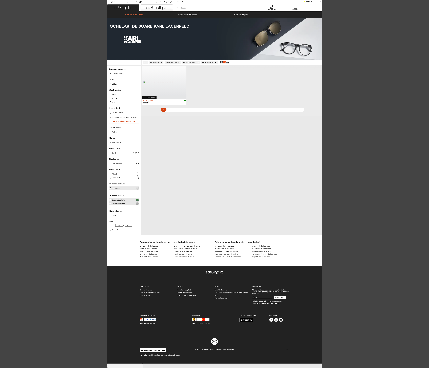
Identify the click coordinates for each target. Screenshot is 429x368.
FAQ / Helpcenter (220, 290)
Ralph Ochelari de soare (183, 254)
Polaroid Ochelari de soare (149, 257)
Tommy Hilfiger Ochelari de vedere (265, 254)
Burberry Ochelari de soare (184, 257)
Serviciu (180, 286)
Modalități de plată (184, 290)
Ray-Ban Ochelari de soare (149, 246)
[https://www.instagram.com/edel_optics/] (276, 320)
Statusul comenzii (221, 298)
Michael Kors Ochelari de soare (185, 249)
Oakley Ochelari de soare (149, 249)
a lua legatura (145, 295)
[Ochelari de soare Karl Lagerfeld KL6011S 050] (164, 81)
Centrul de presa (146, 290)
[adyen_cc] (141, 319)
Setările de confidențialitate (150, 292)
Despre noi (144, 286)
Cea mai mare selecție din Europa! (125, 2)
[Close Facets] (124, 62)
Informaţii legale (174, 355)
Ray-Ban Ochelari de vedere (224, 246)
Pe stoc (114, 132)
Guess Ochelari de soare (183, 251)
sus (287, 350)
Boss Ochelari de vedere (261, 251)
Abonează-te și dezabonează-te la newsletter (231, 292)
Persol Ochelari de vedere (261, 246)
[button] (123, 7)
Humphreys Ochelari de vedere (226, 251)
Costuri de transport (184, 292)
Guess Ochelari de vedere (261, 249)
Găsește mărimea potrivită (124, 121)
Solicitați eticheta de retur (186, 295)
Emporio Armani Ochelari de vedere (227, 257)
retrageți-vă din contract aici (153, 350)
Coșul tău (295, 9)
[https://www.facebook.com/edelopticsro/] (271, 320)
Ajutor (217, 286)
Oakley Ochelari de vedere (224, 249)
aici (279, 303)
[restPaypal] (152, 319)
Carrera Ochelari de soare (149, 254)
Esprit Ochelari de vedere (261, 257)
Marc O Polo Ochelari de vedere (226, 254)
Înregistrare (272, 9)
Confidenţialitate (160, 355)
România (309, 1)
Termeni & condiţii (146, 355)
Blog (216, 295)
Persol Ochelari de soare (149, 251)
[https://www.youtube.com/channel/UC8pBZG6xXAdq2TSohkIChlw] (281, 320)
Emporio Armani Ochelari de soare (187, 246)
